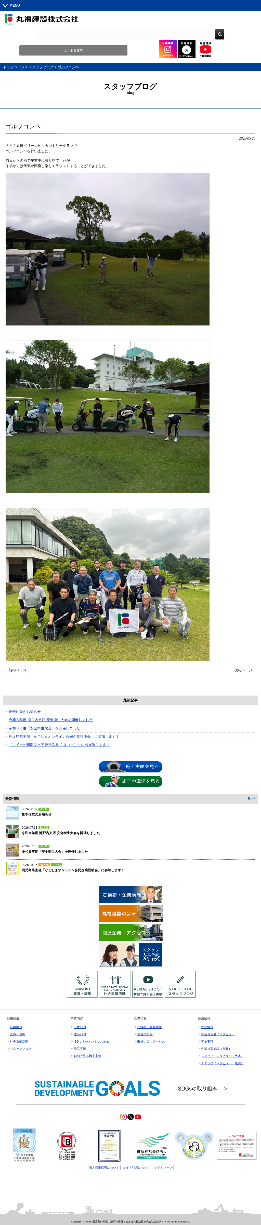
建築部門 (80, 1034)
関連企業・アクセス (151, 1041)
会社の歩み (145, 1034)
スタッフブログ (41, 67)
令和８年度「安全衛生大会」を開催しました (44, 728)
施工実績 (80, 1049)
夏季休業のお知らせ (25, 712)
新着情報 (16, 1027)
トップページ (13, 67)
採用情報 (207, 1027)
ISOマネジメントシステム (91, 1041)
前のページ (18, 670)
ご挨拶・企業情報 (149, 1027)
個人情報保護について (104, 1167)
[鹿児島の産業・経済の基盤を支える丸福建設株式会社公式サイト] (130, 19)
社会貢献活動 (19, 1041)
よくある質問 (73, 50)
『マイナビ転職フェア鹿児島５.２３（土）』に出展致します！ (59, 745)
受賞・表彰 (17, 1034)
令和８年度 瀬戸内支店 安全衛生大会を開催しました (51, 720)
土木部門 (80, 1027)
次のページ (243, 670)
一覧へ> (250, 798)
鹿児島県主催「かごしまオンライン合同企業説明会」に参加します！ (64, 736)
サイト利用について (136, 1167)
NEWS (44, 864)
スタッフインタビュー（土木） (222, 1056)
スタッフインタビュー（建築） (222, 1063)
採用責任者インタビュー (218, 1034)
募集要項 (207, 1041)
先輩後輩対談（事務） (216, 1049)
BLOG (44, 809)
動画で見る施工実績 (87, 1056)
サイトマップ (163, 1167)
